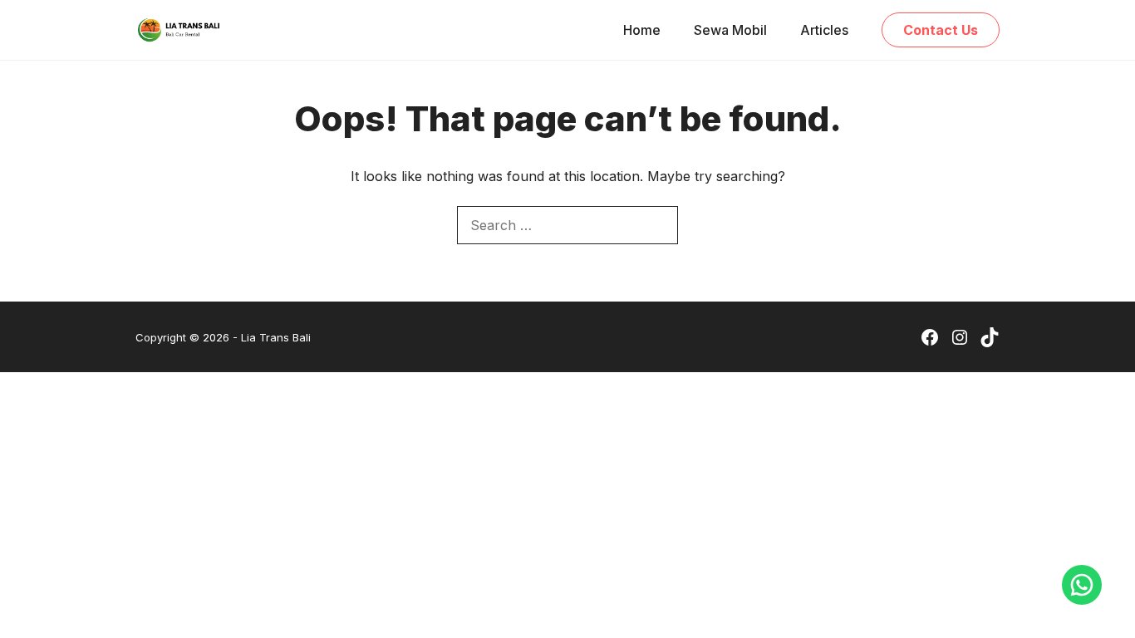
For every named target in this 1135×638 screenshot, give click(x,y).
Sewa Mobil (730, 30)
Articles (824, 30)
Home (642, 30)
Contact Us (940, 30)
